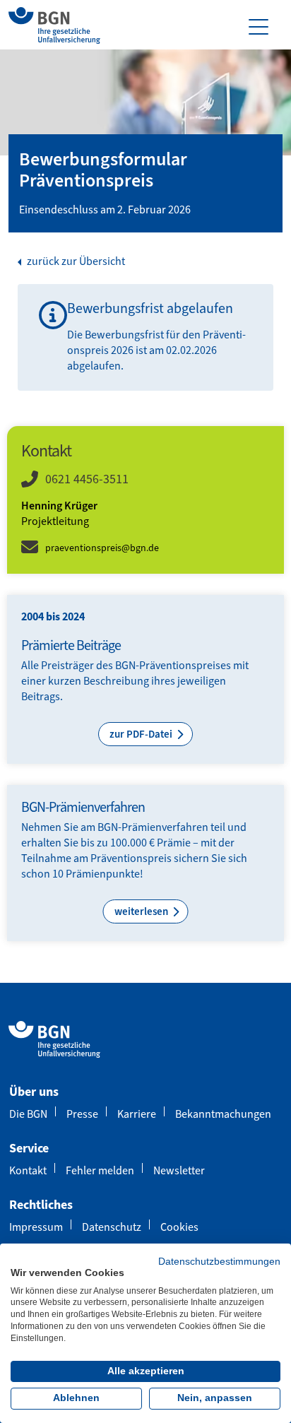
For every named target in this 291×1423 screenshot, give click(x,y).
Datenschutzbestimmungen (219, 1261)
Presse (82, 1113)
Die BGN (28, 1113)
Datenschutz (111, 1227)
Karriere (136, 1113)
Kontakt (28, 1170)
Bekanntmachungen (223, 1113)
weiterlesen (142, 911)
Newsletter (179, 1170)
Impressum (36, 1227)
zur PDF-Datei (141, 734)
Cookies (179, 1227)
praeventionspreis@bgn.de (102, 548)
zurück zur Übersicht (75, 261)
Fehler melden (100, 1170)
